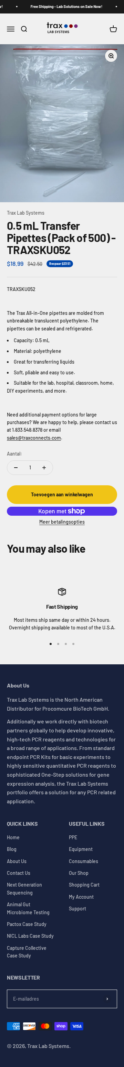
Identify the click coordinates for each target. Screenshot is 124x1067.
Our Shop (79, 873)
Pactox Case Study (26, 924)
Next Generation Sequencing (24, 888)
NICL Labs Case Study (30, 936)
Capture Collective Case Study (26, 951)
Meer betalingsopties (62, 522)
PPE (73, 837)
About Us (17, 861)
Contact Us (18, 873)
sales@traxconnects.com (34, 438)
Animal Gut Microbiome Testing (28, 908)
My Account (81, 897)
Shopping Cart (84, 885)
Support (77, 908)
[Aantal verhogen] (44, 468)
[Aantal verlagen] (15, 468)
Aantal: (14, 454)
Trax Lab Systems (25, 213)
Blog (12, 849)
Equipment (81, 849)
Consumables (83, 861)
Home (13, 837)
